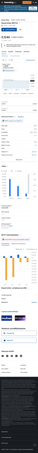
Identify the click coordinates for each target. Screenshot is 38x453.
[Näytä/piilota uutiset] (12, 60)
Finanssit (18, 51)
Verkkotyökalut (5, 372)
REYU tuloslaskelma (9, 235)
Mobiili (3, 365)
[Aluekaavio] (6, 60)
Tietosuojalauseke (6, 437)
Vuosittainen (5, 243)
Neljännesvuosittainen (18, 243)
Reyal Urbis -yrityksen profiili (13, 288)
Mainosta (23, 368)
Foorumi (26, 51)
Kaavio (10, 51)
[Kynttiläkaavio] (3, 60)
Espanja (34, 302)
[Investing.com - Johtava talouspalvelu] (10, 2)
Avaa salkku (4, 368)
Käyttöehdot (4, 431)
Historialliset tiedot (15, 56)
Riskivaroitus (4, 443)
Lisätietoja (23, 365)
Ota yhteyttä (23, 372)
